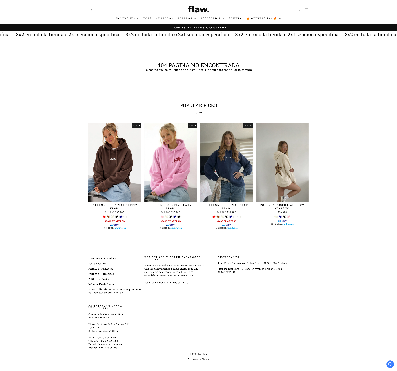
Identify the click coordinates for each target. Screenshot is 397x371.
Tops (147, 18)
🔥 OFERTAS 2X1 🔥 (262, 18)
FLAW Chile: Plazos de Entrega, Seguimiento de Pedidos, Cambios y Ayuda (114, 291)
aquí (213, 70)
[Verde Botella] (125, 216)
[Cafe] (108, 216)
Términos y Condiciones (102, 258)
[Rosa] (162, 216)
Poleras (186, 18)
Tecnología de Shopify (198, 359)
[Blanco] (239, 216)
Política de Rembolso (100, 268)
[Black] (178, 216)
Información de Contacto (102, 284)
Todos (198, 112)
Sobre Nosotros (97, 263)
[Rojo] (104, 216)
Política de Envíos (98, 279)
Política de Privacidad (101, 273)
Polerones (126, 18)
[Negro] (116, 216)
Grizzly (235, 18)
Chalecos (164, 18)
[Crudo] (112, 216)
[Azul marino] (120, 216)
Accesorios (211, 18)
